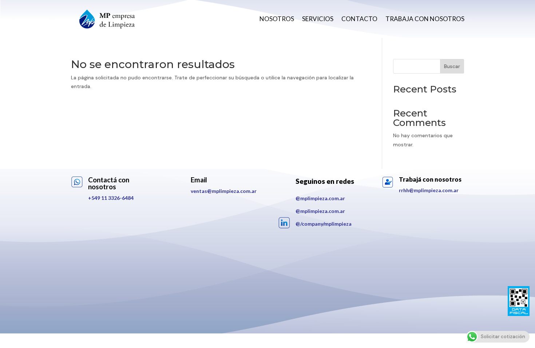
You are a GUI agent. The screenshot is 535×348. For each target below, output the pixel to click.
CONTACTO (359, 19)
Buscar (452, 66)
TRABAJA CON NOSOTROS (424, 19)
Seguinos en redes (325, 181)
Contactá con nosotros (108, 183)
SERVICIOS (317, 19)
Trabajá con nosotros (430, 179)
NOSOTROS (276, 19)
